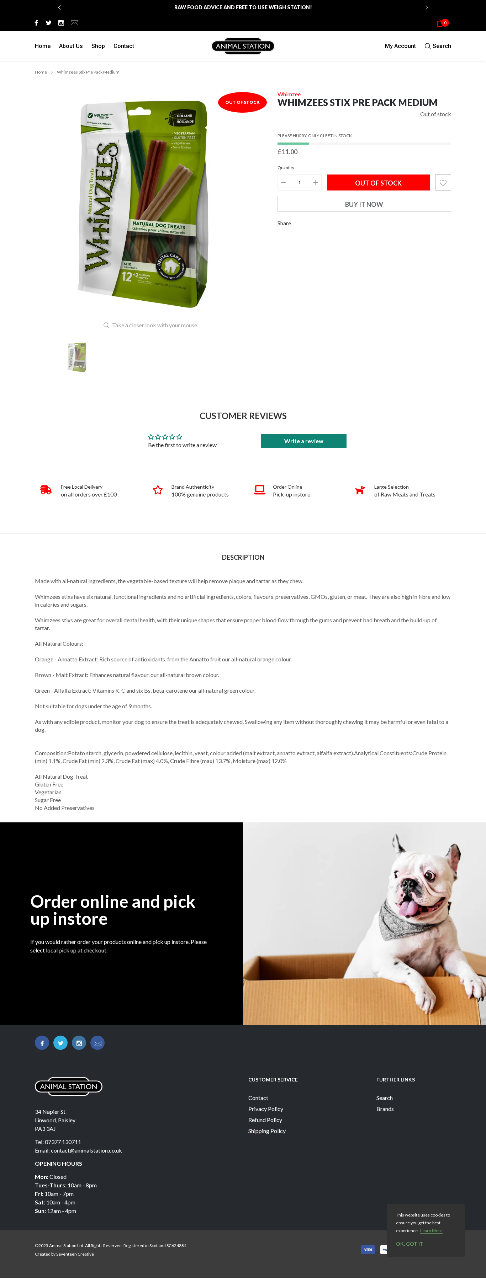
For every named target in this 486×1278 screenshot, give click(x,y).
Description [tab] (243, 557)
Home (43, 46)
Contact (123, 46)
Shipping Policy (267, 1130)
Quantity (286, 167)
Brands (385, 1108)
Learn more (431, 1230)
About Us (71, 46)
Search (384, 1097)
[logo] (243, 46)
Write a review (303, 440)
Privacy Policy (265, 1108)
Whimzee (289, 94)
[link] (35, 22)
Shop (98, 46)
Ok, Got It (409, 1244)
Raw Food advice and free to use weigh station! (243, 7)
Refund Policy (265, 1119)
